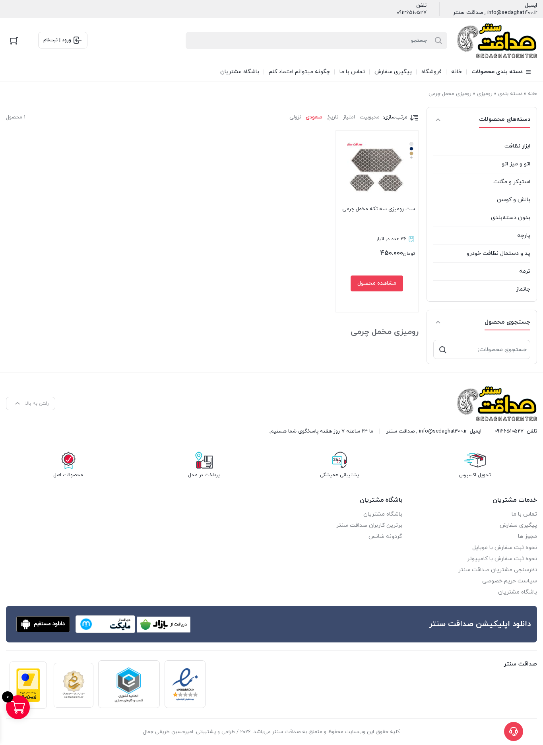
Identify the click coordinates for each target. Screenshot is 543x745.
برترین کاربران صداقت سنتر (369, 525)
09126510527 (412, 12)
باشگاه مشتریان (517, 592)
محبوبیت (370, 117)
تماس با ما (524, 514)
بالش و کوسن (513, 200)
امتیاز (349, 117)
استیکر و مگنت (511, 182)
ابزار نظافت (517, 146)
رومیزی (485, 93)
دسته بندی (510, 93)
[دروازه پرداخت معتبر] (28, 685)
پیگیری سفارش (518, 525)
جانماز (523, 289)
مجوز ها (527, 536)
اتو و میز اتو (516, 164)
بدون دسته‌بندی (510, 217)
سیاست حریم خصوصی (509, 581)
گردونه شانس (385, 536)
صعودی (314, 117)
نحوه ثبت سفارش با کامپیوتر (502, 559)
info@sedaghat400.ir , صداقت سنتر (495, 12)
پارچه (523, 235)
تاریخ (332, 117)
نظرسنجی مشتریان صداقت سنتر (497, 570)
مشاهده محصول (376, 283)
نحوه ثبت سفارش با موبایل (504, 547)
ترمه (524, 271)
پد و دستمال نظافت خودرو (498, 253)
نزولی (295, 117)
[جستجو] (442, 349)
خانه (532, 93)
